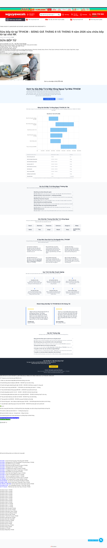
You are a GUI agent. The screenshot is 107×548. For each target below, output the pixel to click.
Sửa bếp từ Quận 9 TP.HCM (6, 502)
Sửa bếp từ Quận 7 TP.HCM (6, 499)
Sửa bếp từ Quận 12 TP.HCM (6, 506)
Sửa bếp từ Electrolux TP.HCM (7, 525)
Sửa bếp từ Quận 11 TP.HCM (6, 505)
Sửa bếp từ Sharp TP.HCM (6, 526)
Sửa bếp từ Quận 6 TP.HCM (6, 497)
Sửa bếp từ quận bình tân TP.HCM (7, 517)
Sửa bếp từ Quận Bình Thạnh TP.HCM (8, 511)
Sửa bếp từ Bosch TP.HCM (6, 523)
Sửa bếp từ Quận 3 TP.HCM (6, 493)
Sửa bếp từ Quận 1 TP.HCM (6, 490)
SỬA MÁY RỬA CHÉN (35, 26)
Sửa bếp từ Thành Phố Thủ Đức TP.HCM (9, 516)
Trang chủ (1, 37)
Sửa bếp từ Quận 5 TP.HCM (6, 496)
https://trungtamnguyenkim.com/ (55, 372)
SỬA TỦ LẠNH (9, 26)
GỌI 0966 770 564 (54, 366)
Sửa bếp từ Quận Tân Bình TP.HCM (8, 508)
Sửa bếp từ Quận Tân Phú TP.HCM (8, 509)
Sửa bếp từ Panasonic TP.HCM (7, 520)
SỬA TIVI (28, 26)
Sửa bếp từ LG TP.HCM (5, 528)
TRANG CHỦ (3, 26)
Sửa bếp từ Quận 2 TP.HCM (6, 491)
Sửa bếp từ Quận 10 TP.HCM (6, 503)
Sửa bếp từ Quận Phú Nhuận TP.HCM (8, 512)
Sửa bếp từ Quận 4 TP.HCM (6, 494)
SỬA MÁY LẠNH (22, 26)
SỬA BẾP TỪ (42, 26)
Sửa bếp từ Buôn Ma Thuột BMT (7, 519)
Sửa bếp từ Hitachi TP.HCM (6, 522)
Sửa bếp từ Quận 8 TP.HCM (6, 500)
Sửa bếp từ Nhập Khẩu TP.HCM (7, 529)
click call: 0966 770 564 (5, 419)
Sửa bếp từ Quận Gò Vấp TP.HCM (7, 514)
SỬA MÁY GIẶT (15, 26)
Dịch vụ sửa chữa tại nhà (7, 37)
